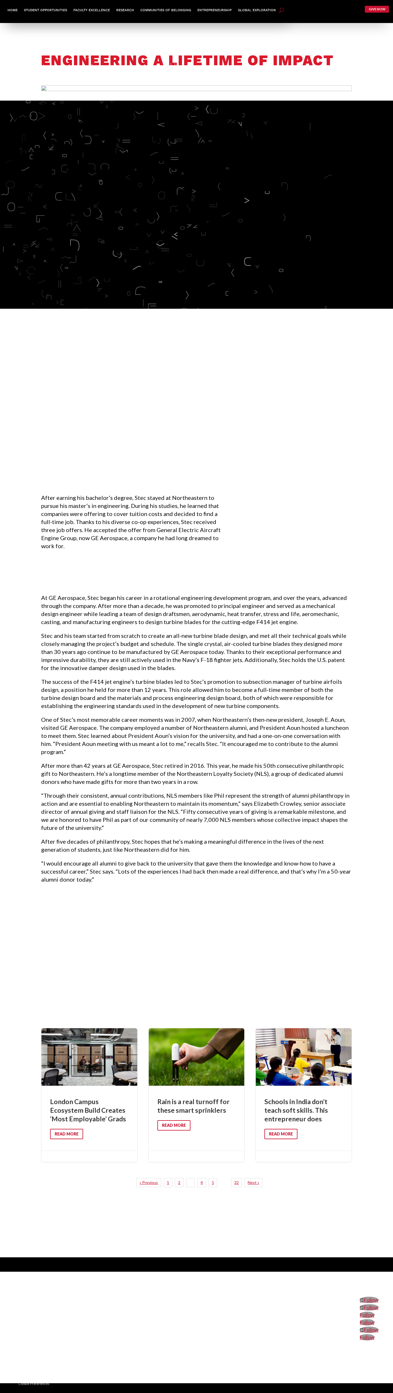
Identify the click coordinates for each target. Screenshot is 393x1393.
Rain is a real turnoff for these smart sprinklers (197, 1095)
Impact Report (330, 1277)
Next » (253, 1182)
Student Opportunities (45, 10)
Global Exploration (257, 10)
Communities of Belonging (165, 10)
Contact (371, 1277)
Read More (67, 1133)
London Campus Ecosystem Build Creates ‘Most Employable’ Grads (89, 1095)
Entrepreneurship (214, 10)
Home (12, 10)
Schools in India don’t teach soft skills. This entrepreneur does (304, 1095)
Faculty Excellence (91, 10)
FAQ (353, 1277)
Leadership (300, 1277)
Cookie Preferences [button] (33, 1384)
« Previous (149, 1182)
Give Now (377, 9)
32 (236, 1182)
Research (125, 10)
